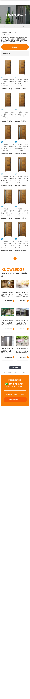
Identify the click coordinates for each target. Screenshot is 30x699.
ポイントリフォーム (16, 26)
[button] (8, 75)
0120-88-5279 (16, 384)
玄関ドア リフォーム (26, 26)
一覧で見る (15, 368)
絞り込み (15, 47)
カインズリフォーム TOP (6, 26)
